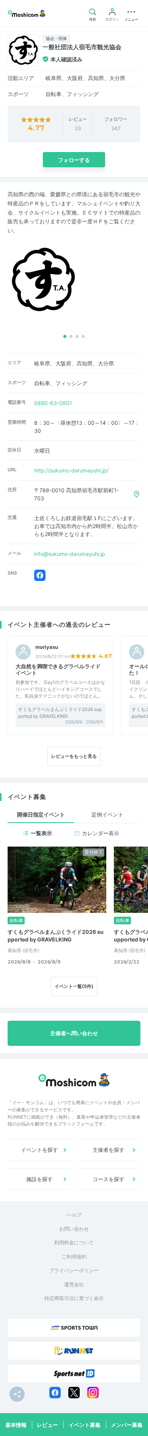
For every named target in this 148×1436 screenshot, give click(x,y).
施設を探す (39, 1179)
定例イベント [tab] (107, 814)
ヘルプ (74, 1215)
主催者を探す (108, 1149)
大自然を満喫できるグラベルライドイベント (58, 669)
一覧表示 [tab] (41, 833)
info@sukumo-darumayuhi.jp (69, 554)
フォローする (74, 160)
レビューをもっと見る (74, 756)
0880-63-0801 (53, 403)
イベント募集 (85, 1425)
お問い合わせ (74, 1229)
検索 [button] (92, 19)
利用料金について (74, 1242)
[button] (64, 336)
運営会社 (74, 1284)
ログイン (112, 19)
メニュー (131, 19)
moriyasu (46, 647)
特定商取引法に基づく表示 (74, 1298)
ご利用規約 (74, 1256)
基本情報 (16, 1425)
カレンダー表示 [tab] (100, 833)
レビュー (47, 1425)
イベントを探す (39, 1149)
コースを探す (108, 1179)
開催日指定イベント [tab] (41, 814)
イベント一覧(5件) (74, 986)
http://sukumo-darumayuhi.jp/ (71, 470)
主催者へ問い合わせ (74, 1033)
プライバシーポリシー (74, 1270)
